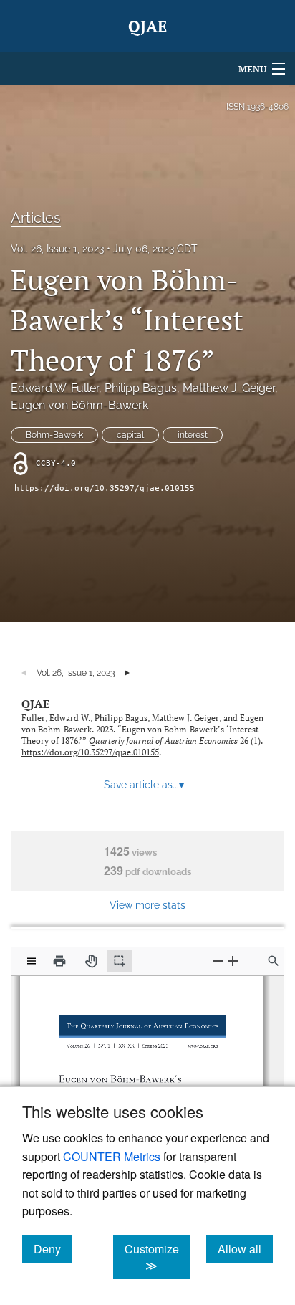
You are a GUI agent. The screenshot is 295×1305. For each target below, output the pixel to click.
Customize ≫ (157, 1257)
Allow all (245, 1248)
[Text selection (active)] (119, 961)
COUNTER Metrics (111, 1156)
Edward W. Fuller (55, 388)
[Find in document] (273, 961)
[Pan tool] (91, 961)
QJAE (35, 704)
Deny (53, 1248)
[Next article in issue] (127, 673)
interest (193, 435)
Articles (36, 217)
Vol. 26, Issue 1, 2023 (57, 248)
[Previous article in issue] (24, 673)
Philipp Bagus (141, 388)
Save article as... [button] (144, 784)
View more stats (147, 905)
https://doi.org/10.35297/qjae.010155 (104, 488)
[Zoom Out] (218, 961)
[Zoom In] (232, 961)
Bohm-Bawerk (54, 435)
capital (130, 435)
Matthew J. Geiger (229, 388)
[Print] (59, 961)
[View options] (31, 961)
